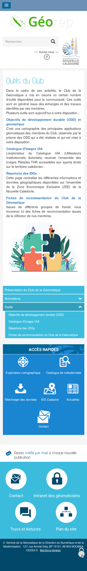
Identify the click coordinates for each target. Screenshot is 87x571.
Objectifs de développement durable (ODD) (36, 314)
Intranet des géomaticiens (56, 495)
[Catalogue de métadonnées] (63, 367)
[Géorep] (41, 22)
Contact (16, 495)
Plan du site (66, 529)
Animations (12, 298)
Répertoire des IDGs (21, 328)
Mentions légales (50, 550)
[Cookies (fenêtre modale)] (81, 553)
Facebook (47, 57)
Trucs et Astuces (25, 529)
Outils (9, 307)
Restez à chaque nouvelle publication (45, 455)
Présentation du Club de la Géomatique (32, 290)
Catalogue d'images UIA (23, 321)
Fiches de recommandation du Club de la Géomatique (43, 335)
